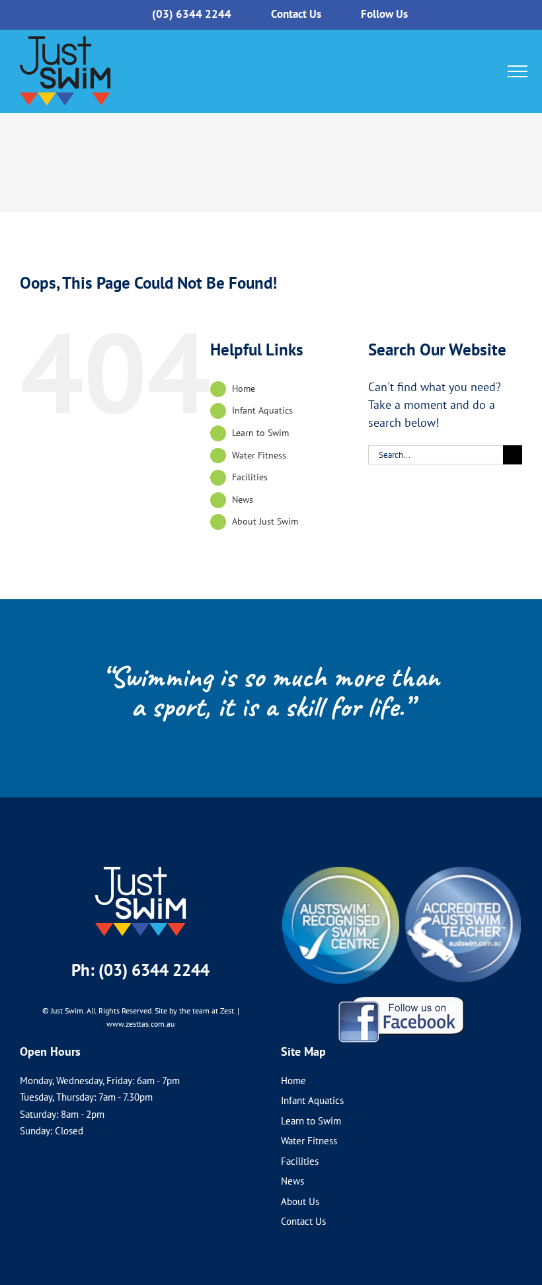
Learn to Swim (260, 433)
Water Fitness (259, 455)
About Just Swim (265, 521)
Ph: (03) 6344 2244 (140, 969)
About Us (300, 1201)
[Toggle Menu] (517, 71)
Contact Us (303, 1221)
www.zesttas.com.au (140, 1024)
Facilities (250, 477)
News (242, 499)
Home (243, 388)
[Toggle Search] (491, 70)
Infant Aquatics (262, 410)
